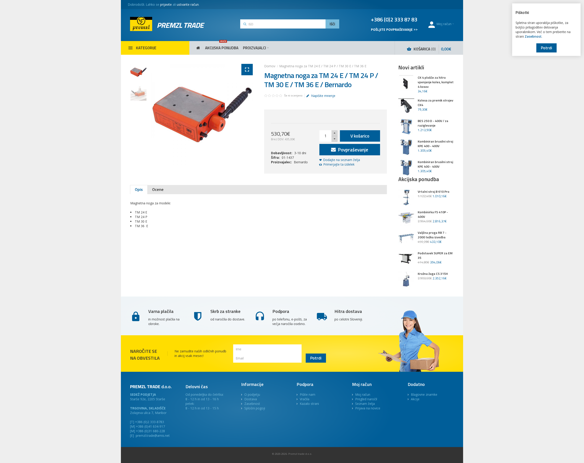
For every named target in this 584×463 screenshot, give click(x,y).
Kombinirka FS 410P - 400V (433, 214)
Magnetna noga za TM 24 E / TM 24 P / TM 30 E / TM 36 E (322, 66)
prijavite (166, 4)
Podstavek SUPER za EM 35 (435, 255)
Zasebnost (533, 36)
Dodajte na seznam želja (341, 160)
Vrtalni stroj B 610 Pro (433, 191)
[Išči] (332, 24)
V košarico (359, 136)
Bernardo (301, 162)
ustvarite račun (188, 4)
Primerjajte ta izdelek (339, 164)
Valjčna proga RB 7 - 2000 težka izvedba (432, 234)
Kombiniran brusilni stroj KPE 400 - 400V (435, 143)
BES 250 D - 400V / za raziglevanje (433, 123)
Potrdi (546, 48)
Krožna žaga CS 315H (433, 273)
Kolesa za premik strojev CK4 (435, 102)
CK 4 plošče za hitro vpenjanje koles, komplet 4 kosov (436, 82)
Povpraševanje (352, 149)
